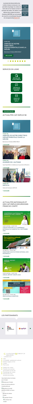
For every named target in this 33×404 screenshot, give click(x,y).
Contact (5, 363)
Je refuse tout (25, 14)
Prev (2, 328)
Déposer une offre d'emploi (17, 77)
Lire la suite (8, 55)
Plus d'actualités (9, 111)
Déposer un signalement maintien (17, 87)
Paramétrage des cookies (9, 372)
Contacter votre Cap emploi (18, 98)
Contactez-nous (7, 356)
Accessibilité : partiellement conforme (12, 360)
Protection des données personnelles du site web (9, 369)
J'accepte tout (25, 6)
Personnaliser (25, 10)
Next (30, 328)
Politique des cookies (8, 367)
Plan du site (6, 365)
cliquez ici (16, 18)
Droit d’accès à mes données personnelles (8, 374)
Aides (4, 358)
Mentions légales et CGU (9, 362)
